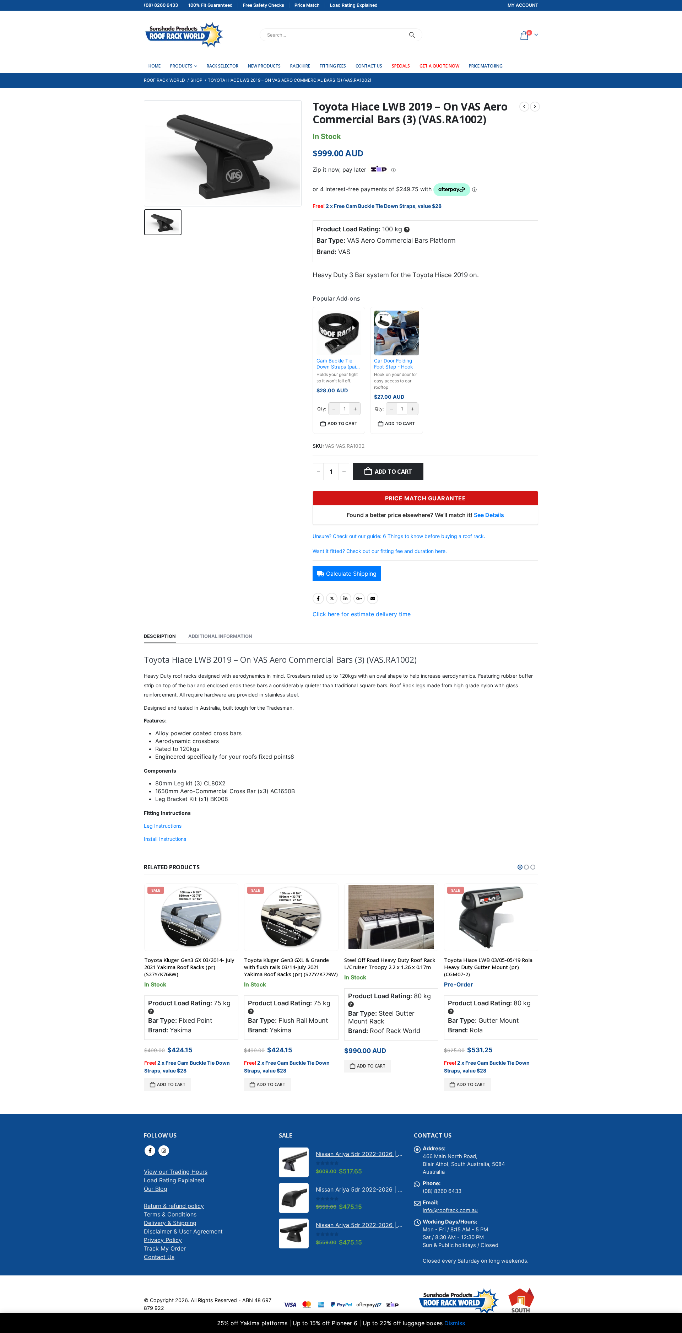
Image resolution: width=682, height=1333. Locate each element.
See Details (489, 514)
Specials (401, 66)
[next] (535, 107)
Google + (359, 598)
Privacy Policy (163, 1239)
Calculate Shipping (351, 573)
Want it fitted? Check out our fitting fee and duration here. (380, 551)
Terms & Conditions (170, 1214)
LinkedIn (345, 598)
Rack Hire (300, 66)
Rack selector (222, 66)
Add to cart (393, 471)
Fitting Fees (333, 66)
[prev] (524, 107)
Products (181, 66)
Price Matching (486, 66)
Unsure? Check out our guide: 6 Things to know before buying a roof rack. (399, 536)
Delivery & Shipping (170, 1222)
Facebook (318, 598)
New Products (264, 66)
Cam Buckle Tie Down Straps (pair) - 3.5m (337, 364)
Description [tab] (160, 636)
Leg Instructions (163, 826)
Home (154, 66)
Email (372, 598)
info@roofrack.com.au (450, 1210)
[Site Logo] (184, 35)
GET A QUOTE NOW (439, 66)
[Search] (412, 35)
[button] (520, 867)
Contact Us (369, 66)
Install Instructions (165, 839)
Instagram (163, 1150)
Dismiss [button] (454, 1323)
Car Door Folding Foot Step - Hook (393, 364)
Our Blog (155, 1188)
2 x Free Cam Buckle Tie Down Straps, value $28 (384, 206)
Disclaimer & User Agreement (183, 1231)
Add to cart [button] (342, 423)
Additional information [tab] (220, 636)
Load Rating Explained (174, 1180)
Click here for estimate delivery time (362, 614)
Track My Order (165, 1248)
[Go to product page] (391, 917)
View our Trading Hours (175, 1171)
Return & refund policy (174, 1205)
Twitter (331, 598)
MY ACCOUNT (523, 5)
